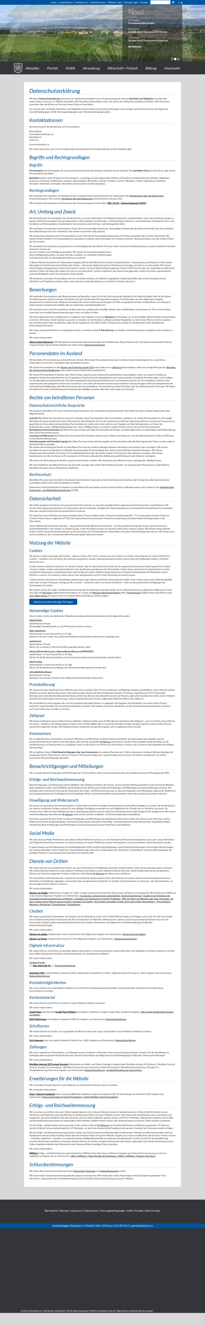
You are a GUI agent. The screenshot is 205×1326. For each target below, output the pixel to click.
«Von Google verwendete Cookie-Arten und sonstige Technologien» (124, 901)
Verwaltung (91, 68)
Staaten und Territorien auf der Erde (77, 367)
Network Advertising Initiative (106, 592)
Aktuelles (32, 68)
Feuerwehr (172, 68)
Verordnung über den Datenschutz (77, 198)
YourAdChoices (134, 592)
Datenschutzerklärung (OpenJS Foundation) (62, 1097)
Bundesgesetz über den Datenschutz (147, 196)
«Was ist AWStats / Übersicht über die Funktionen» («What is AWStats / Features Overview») (113, 1156)
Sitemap (63, 1210)
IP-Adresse (105, 741)
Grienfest (132, 40)
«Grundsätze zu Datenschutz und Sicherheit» (100, 895)
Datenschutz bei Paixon (125, 939)
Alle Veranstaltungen (137, 46)
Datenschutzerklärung (94, 345)
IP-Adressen (98, 873)
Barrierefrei (51, 1210)
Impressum (76, 1210)
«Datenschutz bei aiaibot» (134, 934)
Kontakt (138, 1210)
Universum (117, 367)
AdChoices (47, 592)
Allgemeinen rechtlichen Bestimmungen (134, 1311)
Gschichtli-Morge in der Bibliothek (142, 32)
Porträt (52, 68)
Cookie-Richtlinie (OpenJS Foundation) (100, 1097)
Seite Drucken (152, 1210)
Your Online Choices (38, 595)
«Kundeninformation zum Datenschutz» (124, 1070)
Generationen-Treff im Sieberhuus (142, 23)
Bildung (150, 68)
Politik (70, 68)
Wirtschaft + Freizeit (122, 68)
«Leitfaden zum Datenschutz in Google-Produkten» (97, 899)
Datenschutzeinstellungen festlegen (53, 601)
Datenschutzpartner (109, 1171)
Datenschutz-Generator (85, 1171)
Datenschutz (91, 1210)
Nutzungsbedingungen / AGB (116, 1210)
